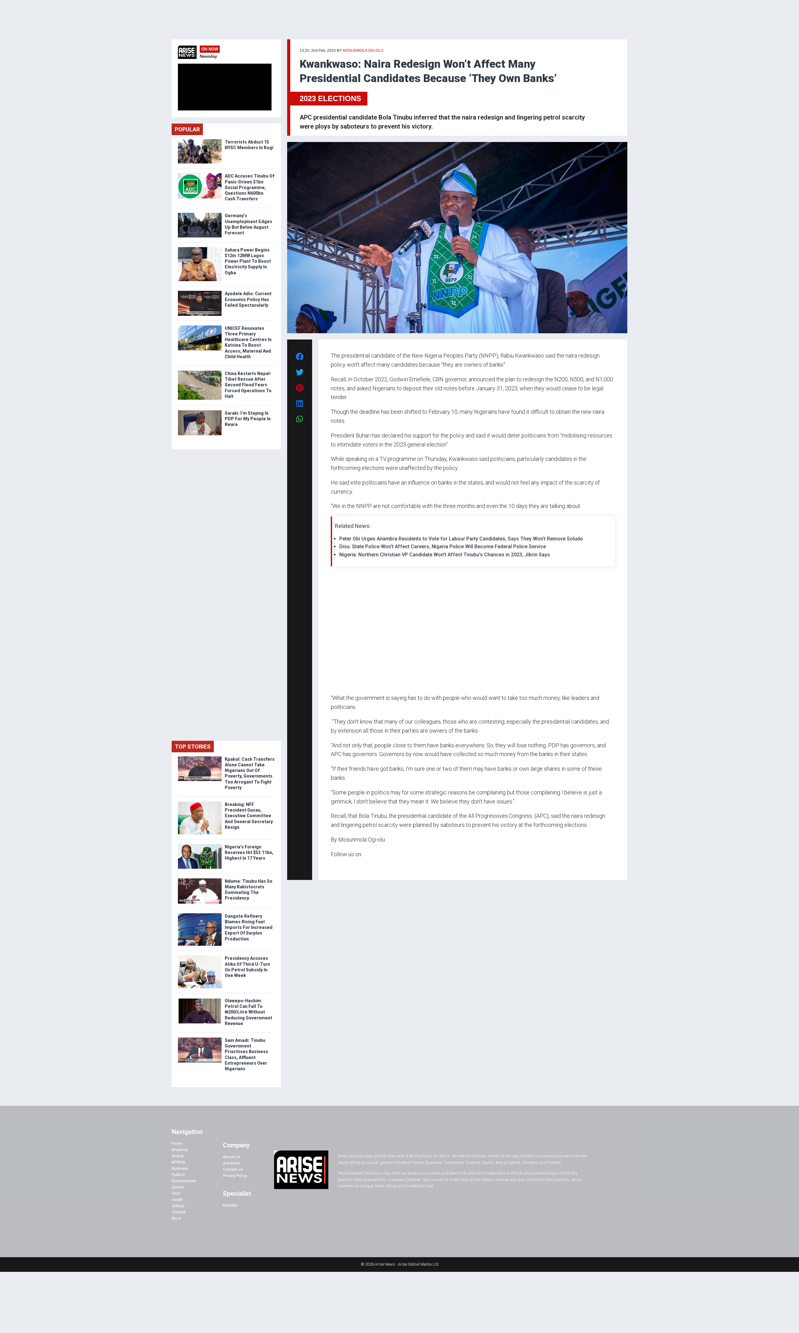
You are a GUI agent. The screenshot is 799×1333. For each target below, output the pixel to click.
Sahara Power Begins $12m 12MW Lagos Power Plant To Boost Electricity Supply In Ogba (248, 261)
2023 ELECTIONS (330, 98)
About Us (231, 1157)
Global (178, 1156)
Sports (178, 1187)
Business (180, 1168)
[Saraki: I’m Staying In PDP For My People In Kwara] (200, 411)
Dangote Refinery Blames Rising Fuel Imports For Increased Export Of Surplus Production (248, 927)
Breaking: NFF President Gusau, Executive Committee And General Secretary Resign (249, 816)
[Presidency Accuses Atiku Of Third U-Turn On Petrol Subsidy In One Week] (200, 957)
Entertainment (184, 1181)
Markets (230, 1205)
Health (177, 1199)
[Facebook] (332, 866)
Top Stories (193, 746)
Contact (179, 1212)
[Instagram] (337, 866)
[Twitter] (334, 866)
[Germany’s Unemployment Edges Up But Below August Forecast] (200, 214)
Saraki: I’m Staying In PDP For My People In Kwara (248, 419)
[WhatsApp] (340, 866)
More (176, 1218)
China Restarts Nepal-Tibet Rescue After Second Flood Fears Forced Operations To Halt (248, 385)
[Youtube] (343, 866)
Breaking (180, 1149)
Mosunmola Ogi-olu (363, 50)
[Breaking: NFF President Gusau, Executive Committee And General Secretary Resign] (200, 803)
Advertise (231, 1163)
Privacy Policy (235, 1175)
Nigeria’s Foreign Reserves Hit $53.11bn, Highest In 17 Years (249, 852)
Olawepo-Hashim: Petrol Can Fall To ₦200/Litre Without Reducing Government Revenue (248, 1012)
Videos (178, 1206)
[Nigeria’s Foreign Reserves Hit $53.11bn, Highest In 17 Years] (200, 845)
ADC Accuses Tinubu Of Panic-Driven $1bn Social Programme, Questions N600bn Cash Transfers (249, 187)
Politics (178, 1174)
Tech (176, 1193)
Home (177, 1143)
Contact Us (233, 1169)
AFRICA (178, 1162)
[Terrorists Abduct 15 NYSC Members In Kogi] (200, 140)
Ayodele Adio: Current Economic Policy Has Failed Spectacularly (248, 299)
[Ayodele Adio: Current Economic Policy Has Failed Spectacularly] (200, 292)
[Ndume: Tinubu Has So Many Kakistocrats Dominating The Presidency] (200, 879)
